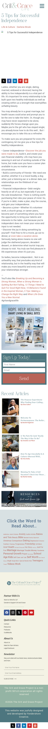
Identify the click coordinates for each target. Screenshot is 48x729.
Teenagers (37, 560)
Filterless (12, 544)
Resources (7, 627)
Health (11, 547)
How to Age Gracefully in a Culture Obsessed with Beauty (32, 456)
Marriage (12, 550)
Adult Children (14, 534)
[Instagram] (13, 612)
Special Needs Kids (26, 561)
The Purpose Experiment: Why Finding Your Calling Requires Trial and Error (32, 402)
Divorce (41, 541)
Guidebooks (8, 632)
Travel (5, 564)
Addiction (6, 534)
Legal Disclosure (9, 648)
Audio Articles (31, 534)
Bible (20, 537)
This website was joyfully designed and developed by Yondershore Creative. (24, 713)
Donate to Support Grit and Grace (14, 603)
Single (9, 561)
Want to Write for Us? (11, 600)
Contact (6, 624)
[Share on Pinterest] (20, 81)
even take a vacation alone (24, 236)
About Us (7, 642)
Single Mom (15, 561)
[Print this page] (26, 81)
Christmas (7, 541)
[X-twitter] (19, 612)
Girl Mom (39, 544)
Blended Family (28, 537)
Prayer (24, 554)
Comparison (17, 541)
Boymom (36, 537)
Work (18, 564)
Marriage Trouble (23, 550)
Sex (40, 557)
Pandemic (40, 550)
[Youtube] (31, 612)
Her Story (28, 547)
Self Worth (32, 557)
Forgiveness (19, 544)
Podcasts (7, 630)
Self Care (16, 557)
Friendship (30, 544)
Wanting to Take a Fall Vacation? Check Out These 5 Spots (33, 474)
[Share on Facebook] (9, 81)
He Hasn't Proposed (19, 547)
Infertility (34, 547)
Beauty (15, 537)
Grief (5, 547)
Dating (26, 540)
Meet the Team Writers (11, 645)
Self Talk (23, 557)
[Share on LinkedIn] (15, 81)
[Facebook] (6, 612)
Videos (11, 563)
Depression (34, 541)
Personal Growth (12, 553)
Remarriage (30, 554)
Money (34, 550)
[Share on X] (3, 81)
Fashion (6, 544)
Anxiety (22, 534)
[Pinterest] (25, 612)
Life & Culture (8, 27)
